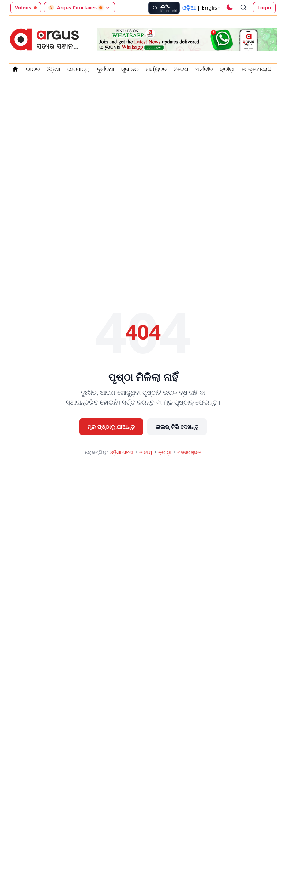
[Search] (244, 7)
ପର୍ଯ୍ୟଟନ (156, 69)
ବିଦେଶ (181, 69)
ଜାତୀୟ (145, 452)
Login (264, 7)
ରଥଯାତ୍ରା (78, 69)
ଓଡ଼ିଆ (189, 8)
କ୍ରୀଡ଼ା (227, 69)
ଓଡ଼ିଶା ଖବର (121, 452)
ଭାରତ (33, 69)
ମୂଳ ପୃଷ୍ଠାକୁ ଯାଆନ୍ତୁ (111, 426)
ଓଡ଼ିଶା (53, 69)
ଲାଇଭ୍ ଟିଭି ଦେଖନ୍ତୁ (177, 426)
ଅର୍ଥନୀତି (204, 69)
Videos (23, 7)
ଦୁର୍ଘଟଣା (105, 69)
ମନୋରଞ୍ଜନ (189, 452)
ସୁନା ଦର (130, 69)
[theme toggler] (229, 7)
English (211, 8)
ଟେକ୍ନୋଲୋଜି (256, 69)
